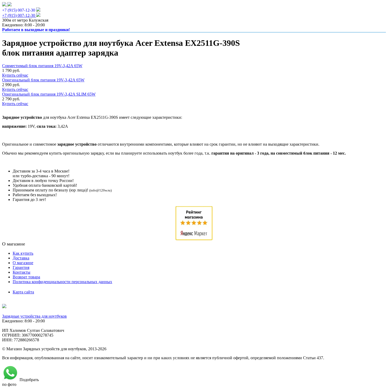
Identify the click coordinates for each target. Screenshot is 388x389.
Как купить (23, 253)
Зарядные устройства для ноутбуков (34, 316)
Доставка (21, 258)
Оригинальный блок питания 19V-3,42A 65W (43, 80)
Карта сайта (23, 292)
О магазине (23, 262)
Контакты (21, 272)
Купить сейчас (15, 75)
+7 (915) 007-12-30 (18, 10)
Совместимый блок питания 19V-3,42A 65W (42, 65)
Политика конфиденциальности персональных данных (62, 281)
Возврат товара (26, 277)
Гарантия (21, 267)
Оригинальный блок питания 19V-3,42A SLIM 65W (49, 94)
